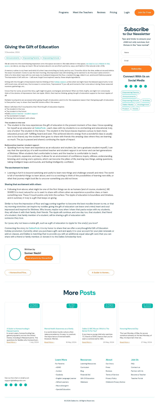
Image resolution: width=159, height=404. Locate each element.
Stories (135, 109)
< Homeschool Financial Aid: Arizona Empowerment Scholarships (20, 272)
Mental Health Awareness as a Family (58, 329)
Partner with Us (137, 371)
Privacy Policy (111, 378)
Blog (82, 371)
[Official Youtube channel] (135, 86)
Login (127, 12)
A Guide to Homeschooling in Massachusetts (18, 330)
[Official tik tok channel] (140, 86)
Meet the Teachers (83, 12)
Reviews (101, 12)
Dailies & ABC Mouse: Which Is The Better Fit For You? (95, 330)
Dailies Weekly (128, 104)
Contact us (135, 367)
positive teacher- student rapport (24, 113)
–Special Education (62, 389)
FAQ (132, 364)
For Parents (59, 364)
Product (126, 109)
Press (108, 367)
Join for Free (144, 12)
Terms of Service (112, 375)
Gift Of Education (87, 378)
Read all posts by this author (39, 258)
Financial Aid (85, 375)
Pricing (113, 12)
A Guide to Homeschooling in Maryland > (103, 272)
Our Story (110, 364)
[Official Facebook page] (126, 86)
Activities (146, 100)
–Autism (58, 371)
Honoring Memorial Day (129, 329)
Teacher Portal (137, 378)
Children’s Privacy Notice (115, 382)
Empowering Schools (51, 58)
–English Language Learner (65, 378)
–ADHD (58, 367)
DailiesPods (40, 128)
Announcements (12, 58)
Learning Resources (88, 364)
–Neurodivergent (62, 386)
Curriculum (84, 367)
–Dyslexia (59, 375)
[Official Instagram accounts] (131, 86)
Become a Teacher (138, 375)
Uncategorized (143, 104)
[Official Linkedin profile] (145, 86)
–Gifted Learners (62, 382)
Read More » (11, 342)
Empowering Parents (31, 58)
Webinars (84, 382)
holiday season (60, 82)
